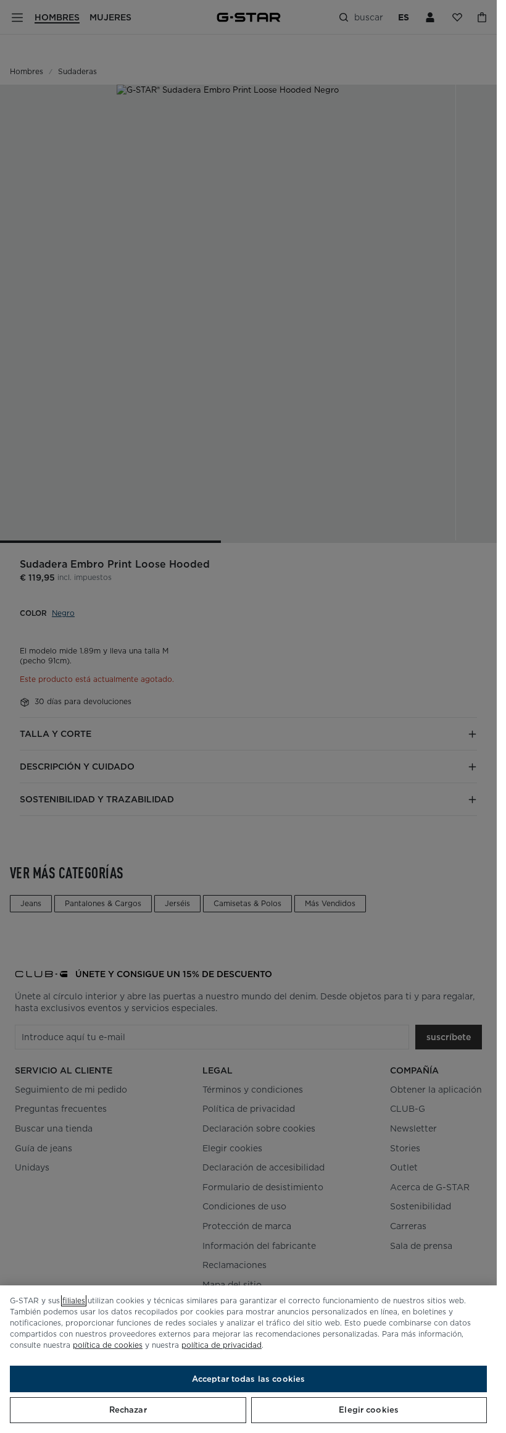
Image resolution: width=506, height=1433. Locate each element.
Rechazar (128, 1409)
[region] (248, 1359)
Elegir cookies (369, 1409)
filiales (73, 1300)
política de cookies (108, 1345)
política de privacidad (221, 1345)
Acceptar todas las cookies (248, 1379)
